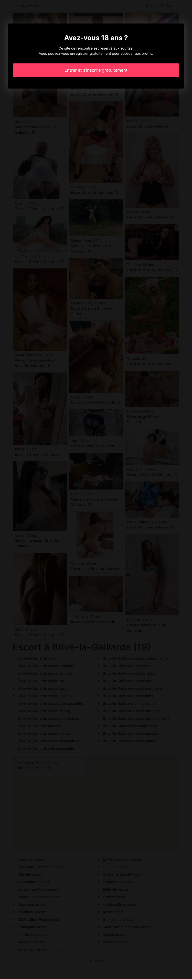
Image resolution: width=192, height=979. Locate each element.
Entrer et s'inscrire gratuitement (96, 70)
